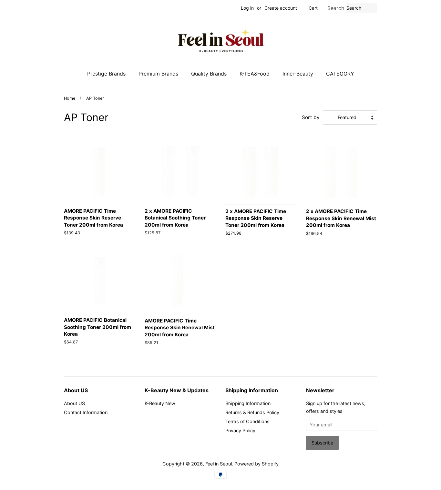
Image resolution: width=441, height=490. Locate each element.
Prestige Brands (106, 73)
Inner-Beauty (297, 73)
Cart (313, 8)
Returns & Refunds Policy (252, 412)
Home (69, 98)
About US (74, 403)
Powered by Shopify (256, 463)
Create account (280, 8)
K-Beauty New (160, 403)
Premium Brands (158, 73)
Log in (247, 8)
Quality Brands (209, 73)
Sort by (311, 117)
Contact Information (86, 412)
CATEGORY (340, 73)
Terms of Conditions (247, 421)
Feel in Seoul (218, 463)
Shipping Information (248, 403)
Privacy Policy (240, 430)
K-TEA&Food (255, 73)
